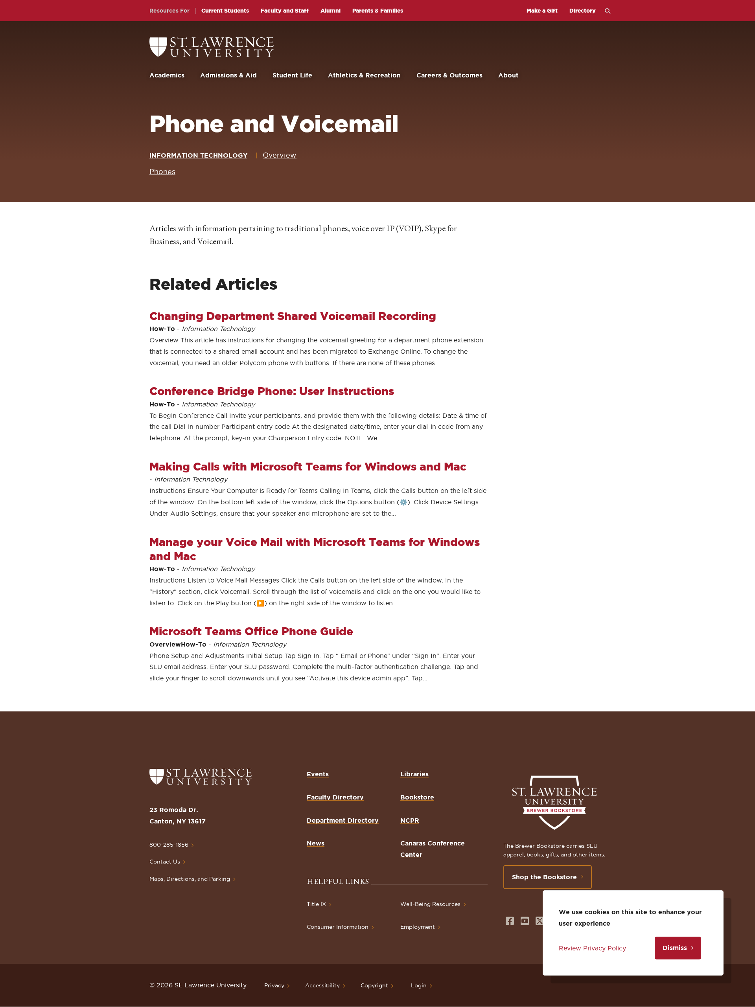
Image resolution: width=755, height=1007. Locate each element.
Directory (582, 10)
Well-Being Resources (430, 904)
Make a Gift (542, 10)
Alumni (330, 10)
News (315, 843)
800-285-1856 (168, 845)
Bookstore (417, 797)
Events (318, 773)
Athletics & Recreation (364, 75)
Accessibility (322, 985)
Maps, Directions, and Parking (189, 879)
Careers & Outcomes (449, 75)
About (508, 75)
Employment (417, 927)
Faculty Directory (335, 797)
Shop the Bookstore (544, 876)
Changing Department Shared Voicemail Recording (292, 316)
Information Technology (198, 155)
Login (419, 985)
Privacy (274, 985)
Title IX (316, 904)
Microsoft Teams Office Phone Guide (251, 631)
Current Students (225, 10)
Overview (279, 155)
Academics (166, 75)
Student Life (292, 75)
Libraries (414, 773)
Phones (162, 171)
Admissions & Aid (228, 75)
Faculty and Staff (285, 10)
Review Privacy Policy (592, 948)
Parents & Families (377, 10)
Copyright (374, 985)
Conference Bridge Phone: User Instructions (271, 391)
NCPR (409, 820)
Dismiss (675, 947)
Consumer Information (337, 927)
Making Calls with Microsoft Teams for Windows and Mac (307, 466)
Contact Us (164, 861)
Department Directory (343, 820)
